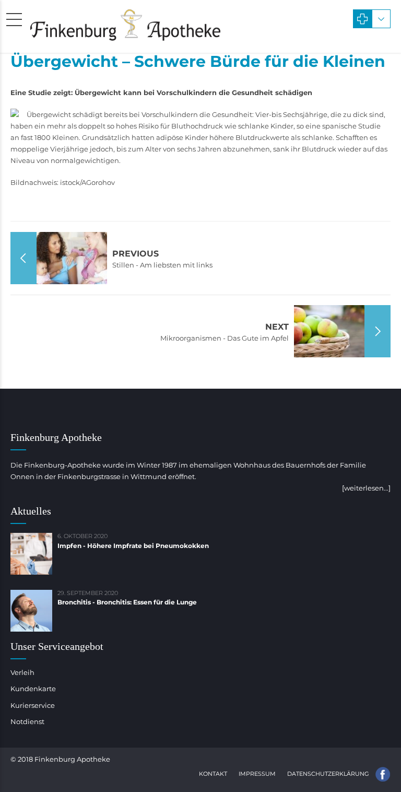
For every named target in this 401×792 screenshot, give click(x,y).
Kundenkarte (33, 688)
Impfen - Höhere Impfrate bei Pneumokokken (133, 546)
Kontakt (213, 773)
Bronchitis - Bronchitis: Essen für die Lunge (127, 602)
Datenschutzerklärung (328, 773)
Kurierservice (32, 705)
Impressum (257, 773)
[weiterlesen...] (366, 488)
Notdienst (27, 721)
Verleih (22, 672)
